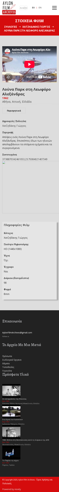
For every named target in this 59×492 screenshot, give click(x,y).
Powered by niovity (11, 489)
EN (40, 7)
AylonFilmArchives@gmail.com (17, 332)
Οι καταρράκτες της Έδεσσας (14, 399)
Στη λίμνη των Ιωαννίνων (12, 419)
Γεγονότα (7, 370)
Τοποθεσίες (8, 367)
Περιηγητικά (14, 110)
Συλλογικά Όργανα (11, 359)
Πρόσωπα (7, 356)
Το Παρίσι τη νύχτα (10, 460)
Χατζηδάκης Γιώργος (36, 26)
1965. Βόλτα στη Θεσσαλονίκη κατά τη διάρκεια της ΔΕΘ (25, 440)
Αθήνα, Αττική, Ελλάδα (16, 101)
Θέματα (6, 363)
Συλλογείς (10, 26)
